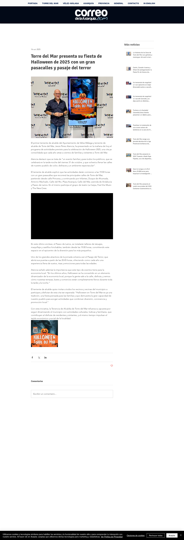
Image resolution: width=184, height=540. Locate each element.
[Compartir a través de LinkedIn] (45, 357)
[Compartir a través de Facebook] (32, 357)
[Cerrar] (180, 535)
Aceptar (172, 535)
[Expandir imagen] (44, 333)
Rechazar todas (155, 535)
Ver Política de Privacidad (112, 536)
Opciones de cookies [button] (136, 535)
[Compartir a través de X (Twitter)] (39, 357)
